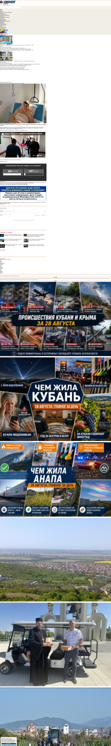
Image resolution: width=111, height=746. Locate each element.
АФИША (1, 11)
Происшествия (2, 82)
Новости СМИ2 (2, 250)
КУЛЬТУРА (2, 18)
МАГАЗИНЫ (5, 34)
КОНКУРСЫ (2, 16)
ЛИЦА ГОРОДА (2, 19)
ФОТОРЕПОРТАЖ (3, 27)
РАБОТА (6, 30)
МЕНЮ (1, 9)
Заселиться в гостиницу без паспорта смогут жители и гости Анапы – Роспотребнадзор (15, 49)
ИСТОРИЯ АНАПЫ (3, 14)
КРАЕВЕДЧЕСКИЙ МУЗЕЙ (4, 17)
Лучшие (5, 214)
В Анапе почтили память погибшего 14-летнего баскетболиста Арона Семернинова (56, 278)
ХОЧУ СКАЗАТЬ (3, 28)
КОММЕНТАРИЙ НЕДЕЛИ (4, 15)
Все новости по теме (3, 47)
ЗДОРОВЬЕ (2, 13)
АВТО (1, 10)
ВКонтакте (44, 202)
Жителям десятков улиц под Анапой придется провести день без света (11, 278)
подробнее (9, 259)
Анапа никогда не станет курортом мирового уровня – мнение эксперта (12, 48)
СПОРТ (1, 26)
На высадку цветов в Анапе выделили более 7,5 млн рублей (10, 184)
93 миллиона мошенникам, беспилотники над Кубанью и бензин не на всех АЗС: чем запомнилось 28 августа (17, 441)
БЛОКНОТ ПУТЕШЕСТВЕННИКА (6, 12)
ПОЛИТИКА (2, 23)
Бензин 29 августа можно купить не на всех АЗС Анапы (77, 278)
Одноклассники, (39, 202)
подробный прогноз (3, 259)
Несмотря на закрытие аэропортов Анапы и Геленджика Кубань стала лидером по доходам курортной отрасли (19, 182)
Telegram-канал (24, 202)
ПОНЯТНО (8, 743)
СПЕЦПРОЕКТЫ (3, 25)
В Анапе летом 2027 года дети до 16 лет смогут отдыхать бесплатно (28, 279)
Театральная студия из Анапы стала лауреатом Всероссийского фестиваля (13, 183)
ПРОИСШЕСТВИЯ (3, 24)
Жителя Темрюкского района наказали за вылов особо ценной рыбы (32, 278)
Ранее (10, 214)
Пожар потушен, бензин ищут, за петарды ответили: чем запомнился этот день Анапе (14, 517)
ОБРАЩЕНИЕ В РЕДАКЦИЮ (5, 21)
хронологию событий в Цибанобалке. (14, 159)
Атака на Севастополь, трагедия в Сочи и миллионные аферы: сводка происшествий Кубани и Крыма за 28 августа (18, 356)
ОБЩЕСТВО (2, 22)
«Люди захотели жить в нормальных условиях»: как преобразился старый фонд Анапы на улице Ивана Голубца (20, 64)
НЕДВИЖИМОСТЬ (3, 20)
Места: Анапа (2, 204)
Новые (1, 214)
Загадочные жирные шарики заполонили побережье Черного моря (96, 278)
